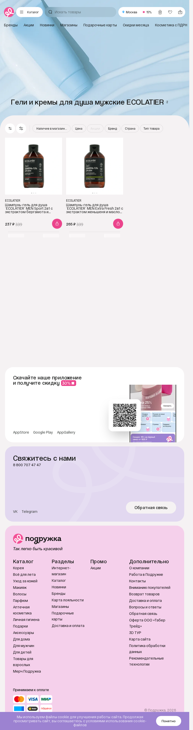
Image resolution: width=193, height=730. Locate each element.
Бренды (58, 593)
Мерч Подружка (27, 671)
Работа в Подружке (146, 574)
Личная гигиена (26, 619)
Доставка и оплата (68, 625)
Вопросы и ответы (145, 607)
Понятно (169, 721)
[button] (21, 128)
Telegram (29, 512)
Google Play (43, 432)
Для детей (22, 652)
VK (15, 512)
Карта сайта (140, 639)
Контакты (137, 581)
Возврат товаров (144, 594)
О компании (139, 568)
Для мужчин (23, 645)
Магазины (60, 606)
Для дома (21, 639)
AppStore (21, 432)
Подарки (20, 626)
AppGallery (66, 432)
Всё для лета (24, 574)
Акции (95, 568)
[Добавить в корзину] (57, 224)
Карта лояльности (68, 600)
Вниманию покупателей (149, 587)
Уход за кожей (25, 581)
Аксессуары (23, 632)
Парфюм (20, 600)
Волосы (19, 594)
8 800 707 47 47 (27, 465)
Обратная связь (151, 507)
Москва (131, 12)
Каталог (59, 580)
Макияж (20, 587)
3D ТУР (135, 632)
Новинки (59, 587)
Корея (18, 568)
